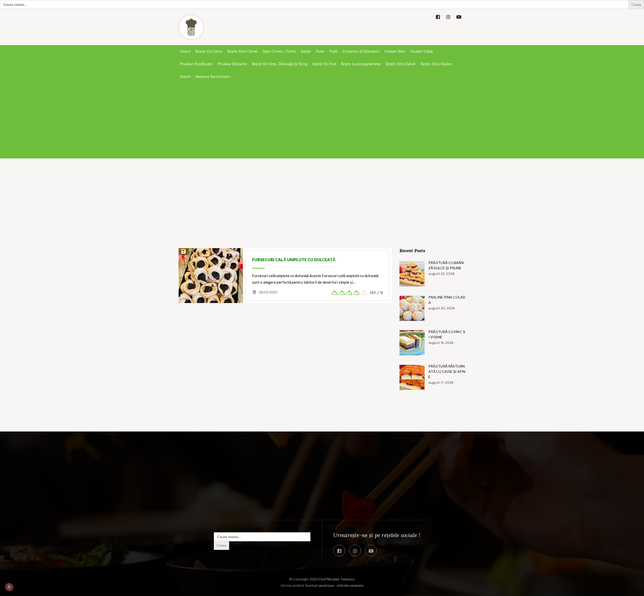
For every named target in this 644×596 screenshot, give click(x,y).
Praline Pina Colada (446, 300)
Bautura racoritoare (212, 76)
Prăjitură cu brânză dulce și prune (446, 265)
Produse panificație (196, 63)
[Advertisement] (322, 120)
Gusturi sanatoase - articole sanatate (334, 585)
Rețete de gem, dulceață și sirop (280, 63)
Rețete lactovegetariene (361, 63)
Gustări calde (421, 51)
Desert (185, 51)
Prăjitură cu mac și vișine (446, 334)
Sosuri (185, 76)
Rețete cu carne (209, 51)
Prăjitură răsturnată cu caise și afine (446, 371)
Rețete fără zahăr (401, 63)
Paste (320, 51)
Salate (306, 51)
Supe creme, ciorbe (279, 51)
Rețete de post (324, 63)
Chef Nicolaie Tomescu (336, 579)
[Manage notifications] (9, 587)
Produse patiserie (232, 63)
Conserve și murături (361, 51)
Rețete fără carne (242, 51)
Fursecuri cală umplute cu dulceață (294, 259)
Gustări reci (394, 51)
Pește (333, 51)
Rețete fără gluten (436, 63)
